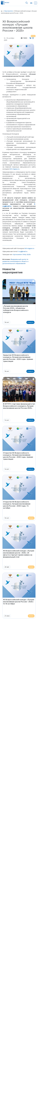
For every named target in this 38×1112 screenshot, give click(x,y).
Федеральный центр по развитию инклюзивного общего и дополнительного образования (15, 261)
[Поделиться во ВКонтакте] (30, 38)
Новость (30, 322)
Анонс (31, 518)
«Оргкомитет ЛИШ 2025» (21, 254)
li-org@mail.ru (22, 251)
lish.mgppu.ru (14, 169)
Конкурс (33, 36)
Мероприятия (8, 11)
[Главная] (1, 11)
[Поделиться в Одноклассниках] (33, 38)
